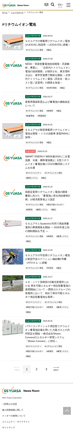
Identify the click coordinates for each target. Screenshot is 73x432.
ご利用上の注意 (9, 404)
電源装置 (42, 116)
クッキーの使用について (14, 416)
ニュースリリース (33, 36)
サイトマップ (8, 427)
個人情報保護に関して (12, 410)
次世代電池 (52, 88)
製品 (49, 50)
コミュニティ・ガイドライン (16, 421)
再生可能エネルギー (56, 205)
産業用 (50, 111)
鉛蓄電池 (30, 116)
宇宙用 (50, 268)
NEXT (56, 370)
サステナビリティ (34, 173)
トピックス (30, 151)
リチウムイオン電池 (35, 50)
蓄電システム (32, 178)
